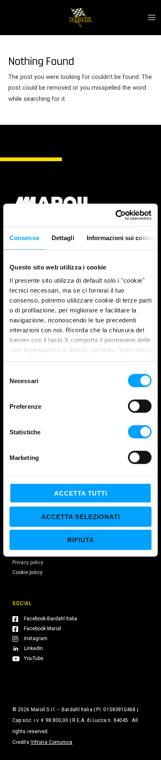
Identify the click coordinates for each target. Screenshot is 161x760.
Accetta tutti (80, 493)
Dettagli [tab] (63, 237)
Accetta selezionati (80, 516)
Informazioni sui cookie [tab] (121, 237)
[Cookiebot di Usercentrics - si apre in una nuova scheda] (116, 215)
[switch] (140, 406)
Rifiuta (80, 539)
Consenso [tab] (24, 237)
